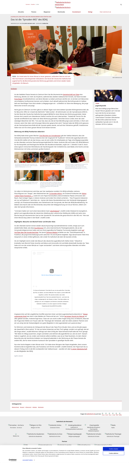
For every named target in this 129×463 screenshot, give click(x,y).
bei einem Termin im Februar (74, 316)
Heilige (90, 12)
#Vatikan (35, 407)
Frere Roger (18, 99)
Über (105, 12)
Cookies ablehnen (113, 453)
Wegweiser (47, 12)
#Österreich (28, 407)
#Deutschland (15, 407)
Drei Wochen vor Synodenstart (50, 136)
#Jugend (22, 407)
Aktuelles (33, 4)
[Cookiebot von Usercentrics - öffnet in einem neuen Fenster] (12, 460)
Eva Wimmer (38, 228)
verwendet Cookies (28, 460)
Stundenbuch (76, 12)
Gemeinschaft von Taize (71, 94)
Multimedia (61, 12)
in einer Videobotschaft (79, 349)
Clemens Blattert (52, 232)
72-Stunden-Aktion (55, 193)
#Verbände (41, 407)
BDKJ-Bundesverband (48, 308)
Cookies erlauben (113, 449)
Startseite (28, 4)
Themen (33, 12)
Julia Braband (54, 211)
